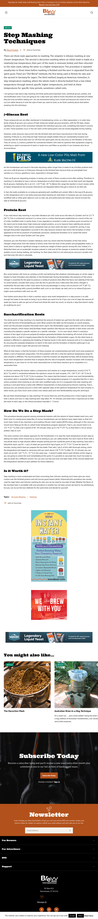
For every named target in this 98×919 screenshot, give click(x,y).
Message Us (42, 902)
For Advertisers (11, 849)
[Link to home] (49, 12)
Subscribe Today (49, 775)
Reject (80, 916)
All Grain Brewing (18, 497)
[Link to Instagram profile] (49, 911)
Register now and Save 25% (49, 5)
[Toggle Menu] (6, 12)
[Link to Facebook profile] (41, 911)
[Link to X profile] (56, 911)
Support (7, 866)
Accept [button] (72, 916)
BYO (4, 858)
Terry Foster (12, 49)
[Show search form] (91, 12)
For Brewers (9, 840)
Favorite (24, 50)
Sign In (57, 782)
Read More (88, 915)
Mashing (33, 497)
